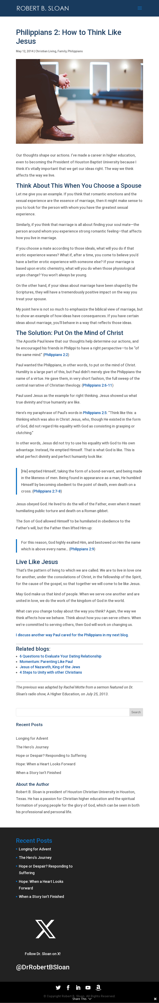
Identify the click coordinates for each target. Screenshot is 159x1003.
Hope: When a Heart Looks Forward (45, 764)
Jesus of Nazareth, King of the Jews (50, 667)
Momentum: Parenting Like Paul (46, 661)
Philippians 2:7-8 (47, 491)
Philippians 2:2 (56, 355)
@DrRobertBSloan (43, 967)
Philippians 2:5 (95, 413)
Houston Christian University (91, 792)
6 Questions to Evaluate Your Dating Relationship (60, 656)
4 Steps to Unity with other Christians (51, 672)
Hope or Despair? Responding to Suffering (51, 755)
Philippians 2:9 (82, 549)
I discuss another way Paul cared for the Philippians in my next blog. (72, 635)
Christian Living (45, 51)
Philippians (75, 51)
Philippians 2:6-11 (97, 385)
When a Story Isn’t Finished (38, 772)
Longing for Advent (32, 738)
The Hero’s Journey (32, 747)
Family (62, 51)
